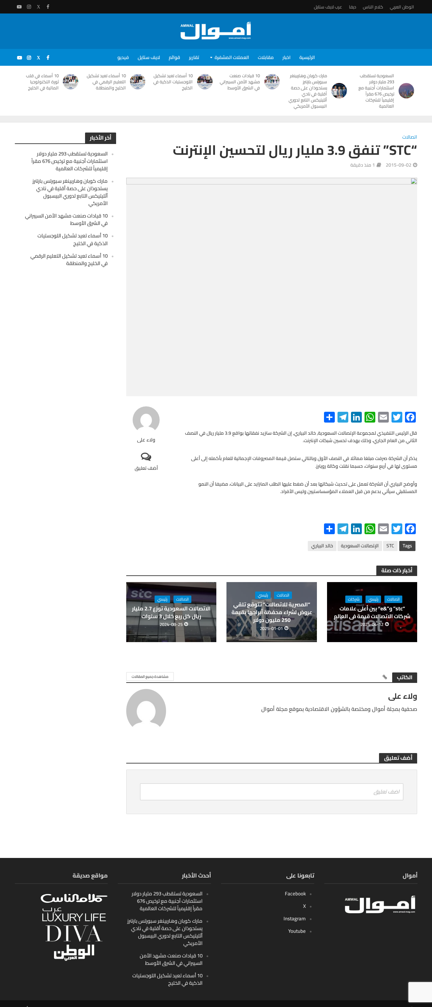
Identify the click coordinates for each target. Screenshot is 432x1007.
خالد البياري (322, 545)
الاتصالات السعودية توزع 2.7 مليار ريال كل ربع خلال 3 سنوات (171, 612)
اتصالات (409, 137)
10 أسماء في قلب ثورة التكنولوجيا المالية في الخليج (42, 82)
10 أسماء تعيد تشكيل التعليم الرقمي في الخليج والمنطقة (106, 82)
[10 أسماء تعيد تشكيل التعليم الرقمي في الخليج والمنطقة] (139, 81)
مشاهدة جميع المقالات (150, 676)
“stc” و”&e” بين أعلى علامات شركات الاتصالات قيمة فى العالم (372, 612)
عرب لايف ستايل (328, 7)
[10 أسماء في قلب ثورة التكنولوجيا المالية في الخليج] (72, 81)
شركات (353, 599)
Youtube (297, 931)
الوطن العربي (402, 7)
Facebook (295, 893)
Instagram (295, 918)
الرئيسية (307, 57)
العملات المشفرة (232, 57)
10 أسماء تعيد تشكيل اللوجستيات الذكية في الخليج (173, 82)
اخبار (286, 57)
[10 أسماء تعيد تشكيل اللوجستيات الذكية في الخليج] (206, 81)
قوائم (174, 57)
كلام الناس (373, 7)
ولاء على (146, 440)
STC (390, 545)
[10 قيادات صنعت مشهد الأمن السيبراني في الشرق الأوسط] (273, 81)
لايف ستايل (149, 57)
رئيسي (373, 599)
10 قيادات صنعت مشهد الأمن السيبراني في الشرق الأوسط (240, 82)
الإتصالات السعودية (360, 545)
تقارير (194, 57)
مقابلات (266, 57)
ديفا (352, 7)
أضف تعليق (146, 468)
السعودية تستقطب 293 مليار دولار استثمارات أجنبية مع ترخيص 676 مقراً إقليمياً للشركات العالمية (376, 91)
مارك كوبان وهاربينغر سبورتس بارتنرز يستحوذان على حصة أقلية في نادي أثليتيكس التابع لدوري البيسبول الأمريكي (308, 91)
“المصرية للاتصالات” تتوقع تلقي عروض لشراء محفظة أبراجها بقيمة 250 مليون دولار (272, 612)
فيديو (123, 57)
